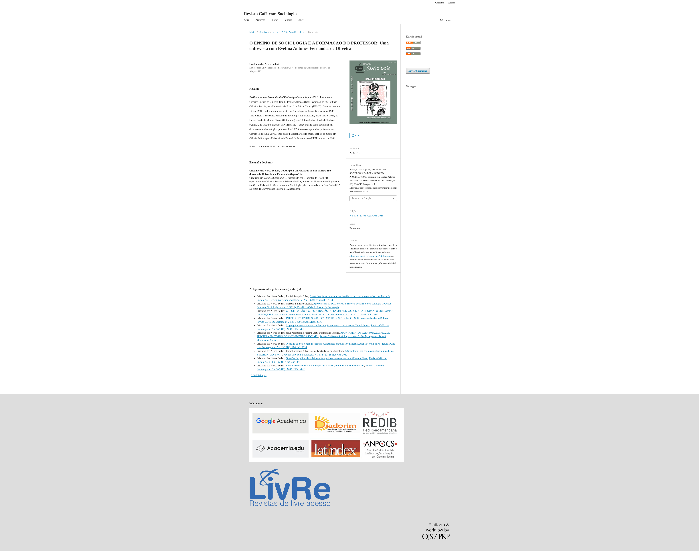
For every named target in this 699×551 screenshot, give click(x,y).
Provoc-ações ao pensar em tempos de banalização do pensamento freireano (325, 365)
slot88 (30, 549)
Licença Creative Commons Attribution (370, 256)
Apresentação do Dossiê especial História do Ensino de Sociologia (347, 303)
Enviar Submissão (417, 70)
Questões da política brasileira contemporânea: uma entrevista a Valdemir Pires (327, 358)
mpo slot (22, 549)
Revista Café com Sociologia (270, 13)
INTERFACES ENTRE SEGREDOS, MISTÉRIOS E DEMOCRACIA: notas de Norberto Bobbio (337, 318)
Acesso (451, 2)
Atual (247, 20)
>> (265, 375)
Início (252, 32)
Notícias (287, 20)
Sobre (301, 20)
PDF (357, 135)
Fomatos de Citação (362, 198)
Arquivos (260, 20)
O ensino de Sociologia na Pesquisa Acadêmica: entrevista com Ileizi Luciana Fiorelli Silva (333, 343)
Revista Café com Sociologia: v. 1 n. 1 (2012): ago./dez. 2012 (315, 354)
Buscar (274, 20)
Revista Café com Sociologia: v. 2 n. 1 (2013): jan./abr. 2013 (301, 300)
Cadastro (439, 2)
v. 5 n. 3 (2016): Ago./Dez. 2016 (288, 32)
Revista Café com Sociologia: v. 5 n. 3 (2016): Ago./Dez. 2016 (289, 322)
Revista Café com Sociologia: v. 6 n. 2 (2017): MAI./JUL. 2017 (345, 314)
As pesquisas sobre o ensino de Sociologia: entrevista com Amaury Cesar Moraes (328, 325)
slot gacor (13, 549)
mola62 (4, 549)
